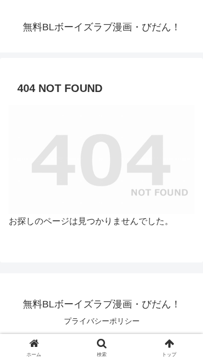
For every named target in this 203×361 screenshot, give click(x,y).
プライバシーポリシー (102, 321)
